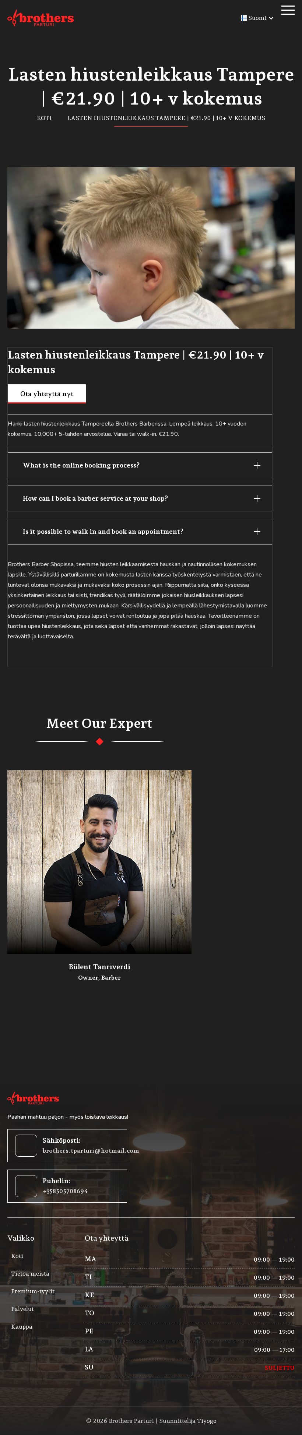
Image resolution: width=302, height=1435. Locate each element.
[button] (257, 18)
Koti (44, 117)
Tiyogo (207, 1420)
